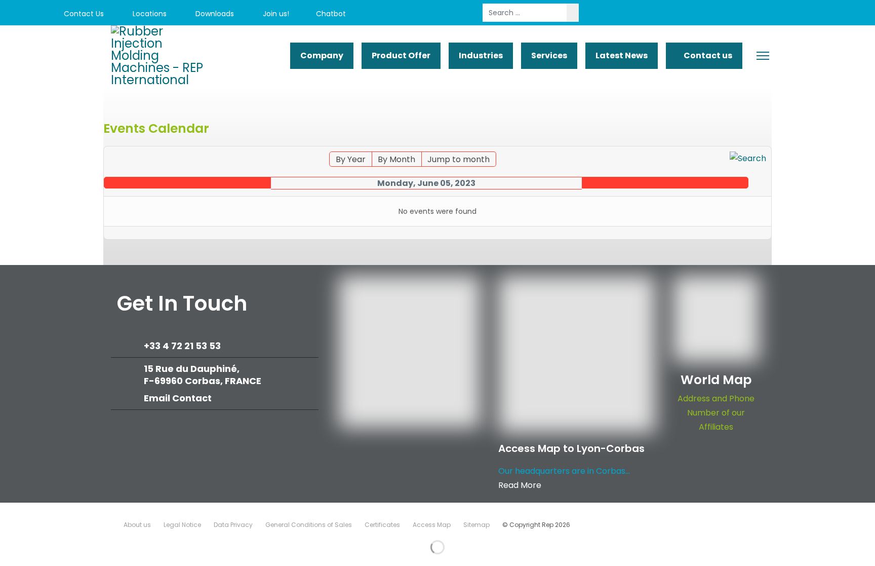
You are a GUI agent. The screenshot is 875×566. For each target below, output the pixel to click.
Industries (481, 55)
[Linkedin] (771, 14)
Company (321, 55)
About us (137, 524)
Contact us (707, 55)
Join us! (275, 14)
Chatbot (331, 14)
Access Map (432, 524)
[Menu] (763, 55)
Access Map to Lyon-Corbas (571, 448)
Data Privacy (233, 524)
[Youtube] (748, 14)
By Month (396, 159)
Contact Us (83, 14)
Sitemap (476, 524)
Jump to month (458, 159)
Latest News (621, 55)
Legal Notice (182, 524)
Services (549, 55)
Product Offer (401, 55)
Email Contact (178, 398)
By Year (351, 159)
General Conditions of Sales (308, 524)
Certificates (382, 524)
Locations (149, 14)
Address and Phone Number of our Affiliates (716, 413)
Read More (519, 485)
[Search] (748, 159)
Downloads (213, 14)
